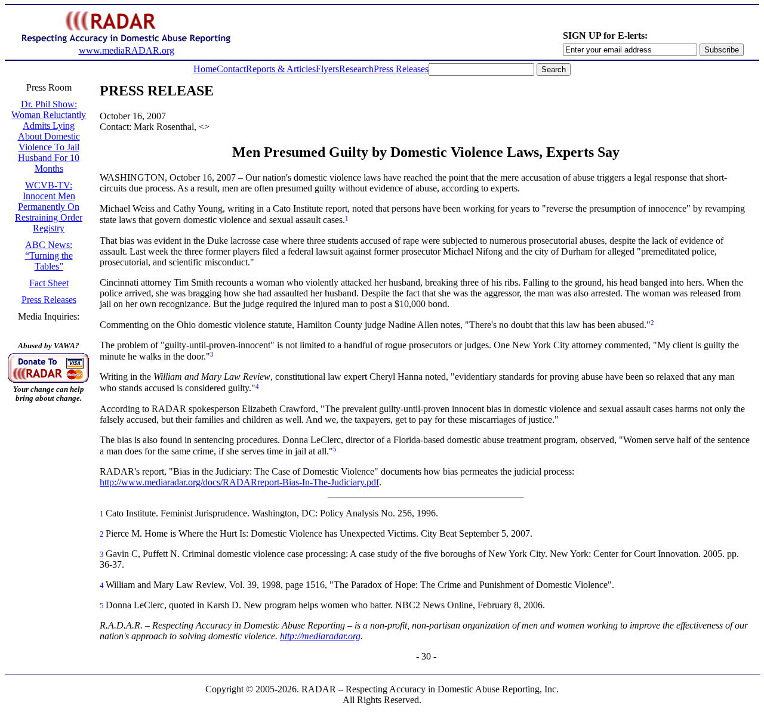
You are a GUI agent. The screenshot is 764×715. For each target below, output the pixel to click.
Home (205, 69)
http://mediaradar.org (320, 636)
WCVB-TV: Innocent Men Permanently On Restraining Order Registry (48, 206)
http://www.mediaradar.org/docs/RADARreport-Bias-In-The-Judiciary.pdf (239, 482)
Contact (231, 69)
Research (356, 69)
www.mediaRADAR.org (126, 50)
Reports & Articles (281, 69)
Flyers (327, 69)
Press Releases (401, 69)
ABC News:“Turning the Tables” (49, 255)
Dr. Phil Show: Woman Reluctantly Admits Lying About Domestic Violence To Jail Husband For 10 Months (48, 136)
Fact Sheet (49, 283)
